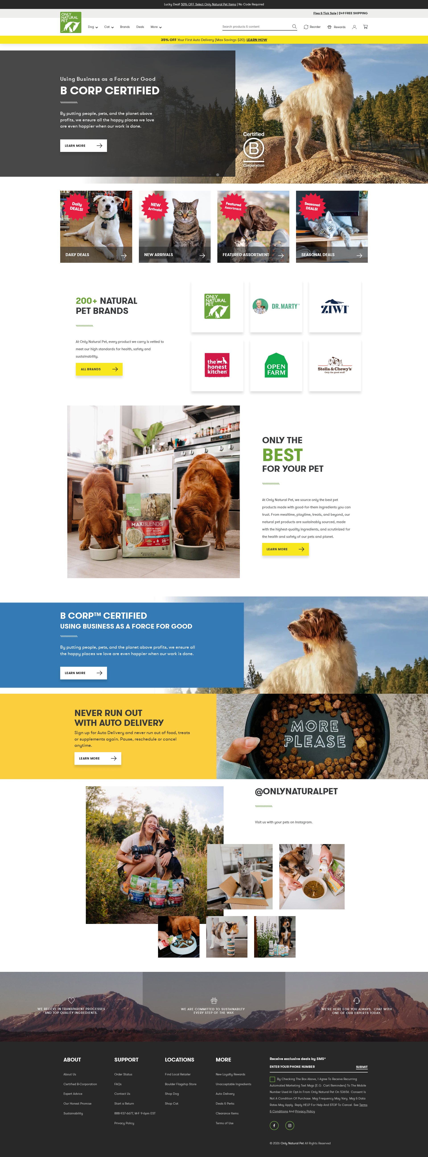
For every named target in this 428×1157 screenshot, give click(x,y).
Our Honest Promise (77, 1103)
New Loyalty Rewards (230, 1074)
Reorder (315, 27)
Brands (125, 27)
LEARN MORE (75, 144)
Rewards (340, 27)
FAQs (117, 1084)
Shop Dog (172, 1094)
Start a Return (124, 1103)
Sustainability (73, 1113)
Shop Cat (171, 1103)
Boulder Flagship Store (180, 1084)
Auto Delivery (225, 1094)
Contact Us (122, 1094)
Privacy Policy (124, 1123)
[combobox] (259, 27)
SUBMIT (362, 1067)
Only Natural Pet (292, 1143)
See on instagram (154, 855)
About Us (70, 1074)
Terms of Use (224, 1123)
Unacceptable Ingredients (233, 1084)
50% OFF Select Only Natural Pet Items (208, 4)
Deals (140, 27)
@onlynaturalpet (296, 791)
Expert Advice (73, 1094)
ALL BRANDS (91, 369)
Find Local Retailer (178, 1074)
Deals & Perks (225, 1103)
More (154, 27)
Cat (107, 27)
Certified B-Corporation (80, 1084)
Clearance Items (227, 1113)
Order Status (123, 1074)
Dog (91, 27)
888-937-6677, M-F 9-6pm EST (135, 1113)
